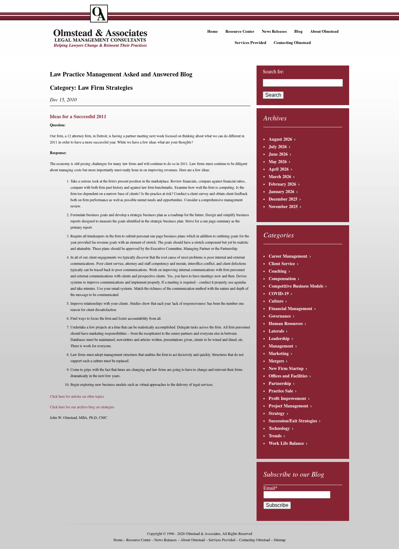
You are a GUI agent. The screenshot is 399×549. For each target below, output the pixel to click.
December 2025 (283, 199)
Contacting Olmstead (292, 42)
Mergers (276, 360)
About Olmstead (324, 31)
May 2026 (278, 161)
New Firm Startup (286, 368)
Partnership (280, 383)
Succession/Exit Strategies (293, 420)
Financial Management (290, 308)
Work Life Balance (286, 443)
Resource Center (239, 31)
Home (212, 31)
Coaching (277, 271)
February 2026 (282, 184)
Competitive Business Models (296, 286)
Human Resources (286, 323)
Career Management (288, 256)
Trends (275, 435)
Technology (279, 428)
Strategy (277, 413)
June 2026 (278, 154)
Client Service (282, 263)
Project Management (288, 405)
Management (281, 346)
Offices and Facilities (288, 375)
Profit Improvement (287, 398)
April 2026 (279, 169)
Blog (298, 31)
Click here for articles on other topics (77, 396)
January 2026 (281, 191)
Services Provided (250, 42)
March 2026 (280, 176)
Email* (270, 487)
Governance (280, 316)
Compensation (282, 278)
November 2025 (283, 206)
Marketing (279, 353)
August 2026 (280, 139)
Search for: (273, 71)
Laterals (276, 331)
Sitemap (280, 539)
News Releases (274, 31)
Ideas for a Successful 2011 (78, 116)
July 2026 (278, 146)
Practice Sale (281, 390)
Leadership (279, 338)
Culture (276, 301)
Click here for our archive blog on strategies (82, 406)
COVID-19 (279, 293)
